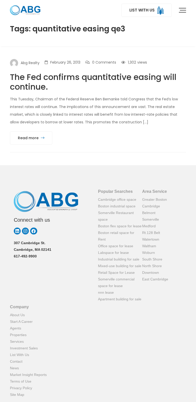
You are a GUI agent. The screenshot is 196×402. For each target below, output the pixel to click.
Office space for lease (115, 246)
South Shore (152, 259)
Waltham (149, 246)
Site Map (17, 395)
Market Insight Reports (28, 375)
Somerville (150, 219)
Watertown (150, 239)
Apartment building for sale (119, 299)
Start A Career (21, 322)
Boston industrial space (117, 206)
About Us (17, 315)
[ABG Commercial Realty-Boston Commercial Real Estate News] (25, 10)
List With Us (19, 355)
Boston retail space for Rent (116, 236)
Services (17, 341)
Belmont (148, 213)
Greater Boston (154, 199)
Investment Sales (24, 348)
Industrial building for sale (118, 259)
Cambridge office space (117, 199)
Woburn (148, 253)
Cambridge (151, 206)
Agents (15, 328)
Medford (149, 226)
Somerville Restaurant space (116, 216)
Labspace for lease (113, 253)
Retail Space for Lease (116, 272)
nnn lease (106, 292)
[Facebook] (33, 231)
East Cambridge (155, 279)
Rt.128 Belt (151, 233)
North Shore (152, 266)
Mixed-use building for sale (119, 266)
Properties (18, 335)
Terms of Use (20, 381)
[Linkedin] (17, 231)
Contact (16, 361)
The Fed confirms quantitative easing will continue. (93, 81)
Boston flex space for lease (120, 226)
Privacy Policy (21, 388)
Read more (29, 137)
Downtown (150, 272)
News (14, 368)
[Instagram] (25, 231)
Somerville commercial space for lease (116, 282)
